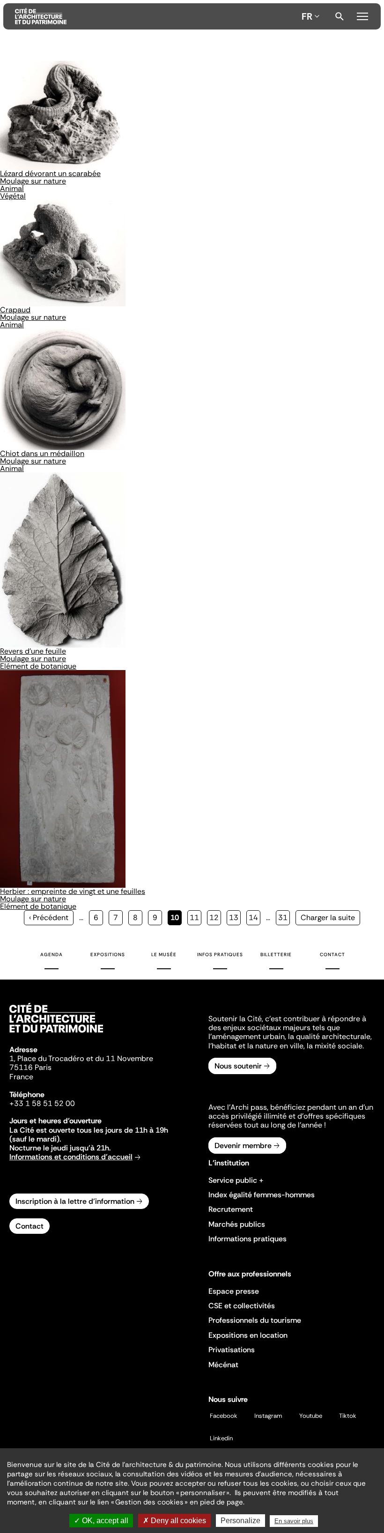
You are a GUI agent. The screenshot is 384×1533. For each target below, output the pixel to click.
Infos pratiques (220, 954)
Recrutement (230, 1209)
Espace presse (233, 1291)
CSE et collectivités (241, 1306)
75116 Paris (30, 1067)
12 (215, 917)
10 (176, 919)
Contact (332, 954)
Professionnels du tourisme (254, 1320)
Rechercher (339, 16)
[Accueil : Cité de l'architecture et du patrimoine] (156, 16)
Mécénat (223, 1365)
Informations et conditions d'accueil (71, 1157)
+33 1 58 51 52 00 (42, 1103)
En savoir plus (293, 1521)
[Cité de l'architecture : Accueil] (56, 1034)
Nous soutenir (238, 1066)
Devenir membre (243, 1145)
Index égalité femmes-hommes (261, 1195)
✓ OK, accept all (101, 1521)
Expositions (107, 954)
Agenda (51, 954)
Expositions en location (248, 1335)
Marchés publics (236, 1224)
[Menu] (362, 15)
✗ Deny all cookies (174, 1521)
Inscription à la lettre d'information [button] (74, 1201)
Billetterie (276, 954)
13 (235, 917)
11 (195, 917)
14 (254, 917)
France (21, 1077)
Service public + (236, 1180)
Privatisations (231, 1350)
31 (284, 917)
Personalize (240, 1521)
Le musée (164, 954)
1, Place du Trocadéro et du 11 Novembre (81, 1058)
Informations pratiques (247, 1239)
